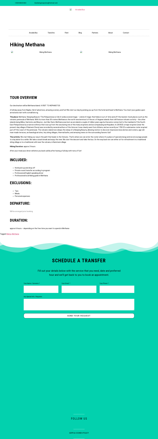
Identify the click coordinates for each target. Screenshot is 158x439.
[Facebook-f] (130, 3)
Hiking (8, 234)
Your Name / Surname (31, 283)
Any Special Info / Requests (33, 296)
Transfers (51, 33)
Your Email (65, 283)
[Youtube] (142, 3)
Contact (126, 33)
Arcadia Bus (33, 33)
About (110, 33)
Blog (80, 33)
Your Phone (104, 283)
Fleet (67, 33)
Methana (15, 234)
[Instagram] (134, 3)
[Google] (146, 3)
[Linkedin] (138, 3)
